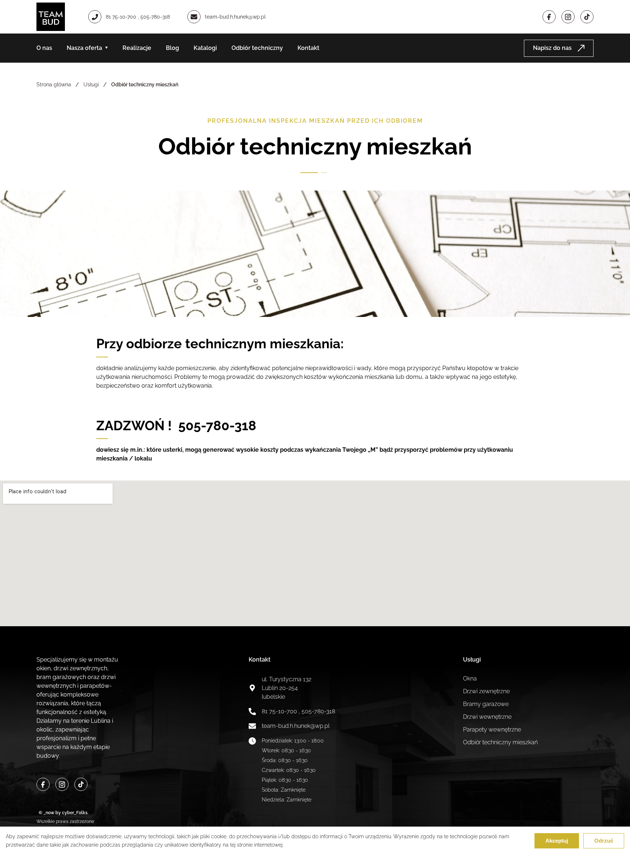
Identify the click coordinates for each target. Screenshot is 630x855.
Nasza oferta (84, 47)
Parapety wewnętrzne (492, 729)
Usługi (91, 84)
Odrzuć (603, 841)
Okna (470, 678)
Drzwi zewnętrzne (486, 691)
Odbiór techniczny (257, 47)
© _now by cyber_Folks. (62, 812)
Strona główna (53, 84)
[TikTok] (81, 784)
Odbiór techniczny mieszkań (500, 742)
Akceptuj (556, 841)
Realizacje (136, 47)
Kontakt (308, 47)
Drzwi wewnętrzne (487, 716)
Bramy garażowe (486, 704)
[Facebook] (549, 16)
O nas (44, 47)
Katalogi (205, 47)
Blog (172, 47)
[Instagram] (568, 16)
